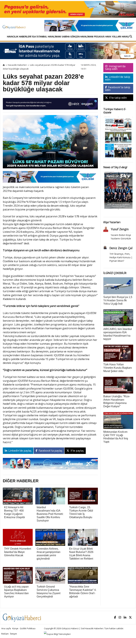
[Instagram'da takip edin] (120, 617)
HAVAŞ (125, 36)
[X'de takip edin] (130, 617)
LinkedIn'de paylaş (20, 450)
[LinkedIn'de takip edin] (125, 617)
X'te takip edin (117, 97)
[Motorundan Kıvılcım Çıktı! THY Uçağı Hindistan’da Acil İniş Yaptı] (118, 420)
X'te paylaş (77, 450)
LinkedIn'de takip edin (117, 78)
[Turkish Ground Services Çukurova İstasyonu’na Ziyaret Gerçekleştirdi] (50, 575)
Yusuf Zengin (120, 229)
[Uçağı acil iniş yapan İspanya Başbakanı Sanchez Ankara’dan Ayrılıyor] (18, 575)
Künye (15, 628)
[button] (128, 190)
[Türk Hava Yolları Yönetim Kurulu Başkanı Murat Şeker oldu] (118, 353)
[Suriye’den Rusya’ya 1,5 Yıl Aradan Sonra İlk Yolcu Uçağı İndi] (118, 285)
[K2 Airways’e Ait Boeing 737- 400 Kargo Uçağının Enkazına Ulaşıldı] (18, 496)
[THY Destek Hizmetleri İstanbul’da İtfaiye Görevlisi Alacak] (18, 537)
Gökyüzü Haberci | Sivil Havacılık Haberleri (82, 628)
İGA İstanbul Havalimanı (46, 36)
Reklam (5, 633)
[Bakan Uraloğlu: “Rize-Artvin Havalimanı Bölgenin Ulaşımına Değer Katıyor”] (118, 385)
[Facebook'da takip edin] (115, 617)
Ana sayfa (6, 628)
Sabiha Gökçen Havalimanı (77, 36)
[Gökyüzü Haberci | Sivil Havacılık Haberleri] (16, 25)
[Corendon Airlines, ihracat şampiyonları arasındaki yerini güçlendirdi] (50, 537)
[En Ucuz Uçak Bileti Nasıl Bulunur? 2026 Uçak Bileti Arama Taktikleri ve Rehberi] (83, 537)
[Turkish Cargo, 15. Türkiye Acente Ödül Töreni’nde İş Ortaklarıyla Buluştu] (83, 496)
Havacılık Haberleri (19, 36)
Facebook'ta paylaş (50, 450)
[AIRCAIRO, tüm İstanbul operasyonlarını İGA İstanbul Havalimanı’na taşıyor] (118, 317)
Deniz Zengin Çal (121, 248)
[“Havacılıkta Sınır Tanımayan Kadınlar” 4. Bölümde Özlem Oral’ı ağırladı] (83, 575)
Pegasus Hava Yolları (107, 36)
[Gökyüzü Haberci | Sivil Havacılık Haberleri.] (4, 64)
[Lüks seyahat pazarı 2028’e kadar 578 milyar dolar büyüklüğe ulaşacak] (50, 143)
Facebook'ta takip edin (117, 88)
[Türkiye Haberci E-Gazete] (118, 137)
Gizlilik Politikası (27, 628)
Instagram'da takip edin (115, 67)
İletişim (13, 633)
